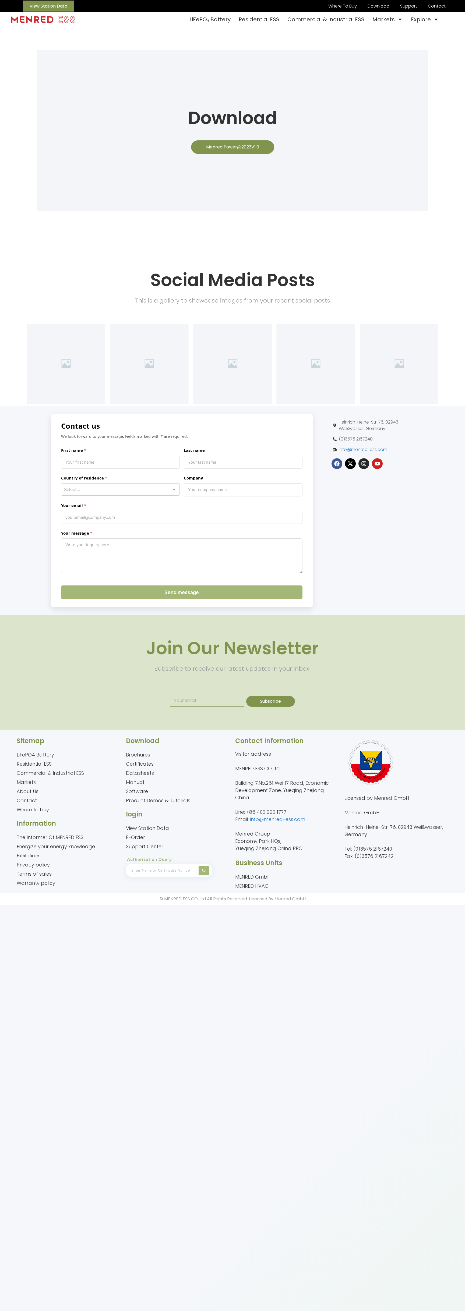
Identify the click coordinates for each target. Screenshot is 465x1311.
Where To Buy (342, 6)
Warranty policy (36, 883)
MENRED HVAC (252, 886)
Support (408, 6)
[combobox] (120, 489)
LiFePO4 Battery (35, 754)
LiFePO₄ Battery (210, 19)
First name (72, 450)
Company (193, 478)
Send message (181, 592)
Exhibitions (29, 855)
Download (378, 6)
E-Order (135, 837)
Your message (75, 533)
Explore (421, 19)
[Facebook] (337, 463)
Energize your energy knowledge (56, 846)
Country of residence (82, 478)
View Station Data (147, 828)
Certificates (140, 764)
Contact (437, 6)
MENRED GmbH (252, 876)
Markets (383, 19)
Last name (194, 450)
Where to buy (33, 809)
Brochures (138, 754)
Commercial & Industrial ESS (325, 19)
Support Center (144, 846)
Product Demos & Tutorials (158, 800)
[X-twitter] (350, 463)
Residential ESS (259, 19)
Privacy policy (33, 864)
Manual (135, 782)
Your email (72, 505)
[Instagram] (363, 463)
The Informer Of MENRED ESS (50, 837)
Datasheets (140, 773)
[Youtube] (377, 463)
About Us (27, 791)
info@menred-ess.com (363, 449)
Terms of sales (34, 874)
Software (137, 791)
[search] (204, 870)
